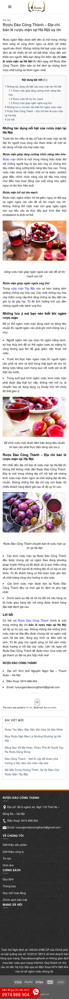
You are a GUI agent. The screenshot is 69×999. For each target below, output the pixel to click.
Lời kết (10, 119)
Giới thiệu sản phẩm (15, 845)
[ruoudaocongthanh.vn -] (36, 7)
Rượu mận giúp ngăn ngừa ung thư (30, 103)
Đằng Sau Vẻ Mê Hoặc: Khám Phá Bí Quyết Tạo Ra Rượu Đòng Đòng (34, 750)
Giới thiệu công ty (13, 852)
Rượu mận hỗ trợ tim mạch (26, 99)
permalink (51, 707)
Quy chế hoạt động (14, 893)
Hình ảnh (8, 865)
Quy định (8, 879)
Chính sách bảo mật (15, 900)
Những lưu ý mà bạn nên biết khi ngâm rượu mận (33, 107)
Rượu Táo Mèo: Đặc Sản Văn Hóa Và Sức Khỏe (34, 729)
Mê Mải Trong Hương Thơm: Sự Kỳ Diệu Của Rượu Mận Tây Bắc (32, 772)
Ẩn (45, 79)
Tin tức (7, 20)
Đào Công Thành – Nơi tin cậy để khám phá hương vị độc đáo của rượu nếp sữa (31, 761)
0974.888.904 (29, 820)
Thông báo (9, 886)
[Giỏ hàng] (62, 6)
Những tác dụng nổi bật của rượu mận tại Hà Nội (33, 86)
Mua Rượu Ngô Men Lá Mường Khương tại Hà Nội (33, 738)
